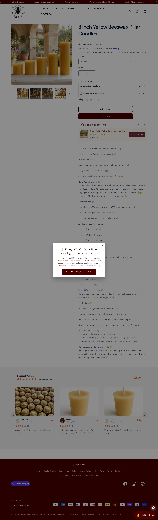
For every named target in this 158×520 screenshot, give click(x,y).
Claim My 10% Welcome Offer (79, 272)
